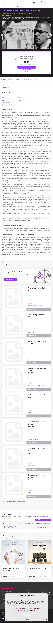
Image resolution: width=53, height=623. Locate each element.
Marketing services (46, 590)
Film (3, 99)
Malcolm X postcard (36, 315)
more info (4, 94)
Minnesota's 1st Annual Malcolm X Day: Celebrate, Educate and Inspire (21, 12)
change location (33, 6)
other (20, 99)
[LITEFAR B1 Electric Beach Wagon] (39, 552)
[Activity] (41, 3)
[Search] (23, 2)
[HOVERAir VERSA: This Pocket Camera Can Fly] (13, 552)
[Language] (34, 2)
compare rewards (10, 279)
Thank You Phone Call (36, 288)
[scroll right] (51, 35)
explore (35, 538)
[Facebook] (2, 594)
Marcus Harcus (7, 15)
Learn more (11, 527)
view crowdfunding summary (26, 71)
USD (28, 2)
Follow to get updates (41, 527)
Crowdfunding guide (43, 516)
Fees (43, 589)
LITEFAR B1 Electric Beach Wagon (39, 569)
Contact (30, 589)
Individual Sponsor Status (38, 395)
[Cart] (37, 3)
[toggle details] (25, 578)
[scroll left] (2, 35)
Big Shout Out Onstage (37, 341)
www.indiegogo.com (37, 180)
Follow (26, 67)
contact (8, 94)
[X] (4, 594)
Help (35, 516)
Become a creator (46, 592)
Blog (29, 592)
